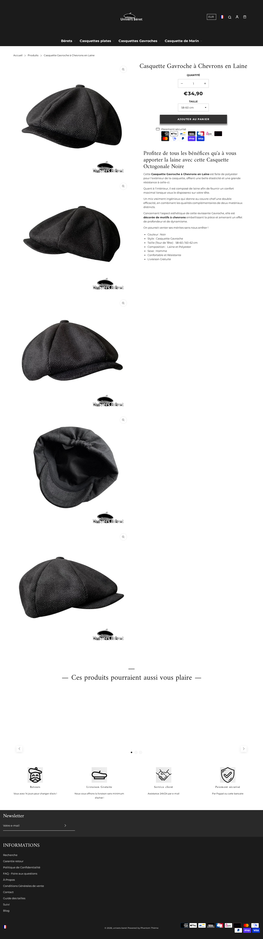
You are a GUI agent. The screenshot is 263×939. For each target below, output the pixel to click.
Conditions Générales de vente (23, 886)
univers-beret (120, 928)
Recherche (10, 855)
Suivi (6, 904)
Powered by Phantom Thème (143, 928)
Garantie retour (13, 861)
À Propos (9, 879)
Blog (6, 910)
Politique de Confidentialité (21, 867)
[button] (131, 752)
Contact (8, 892)
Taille (193, 101)
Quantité (193, 75)
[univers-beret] (131, 17)
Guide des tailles (14, 898)
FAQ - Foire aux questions (20, 873)
